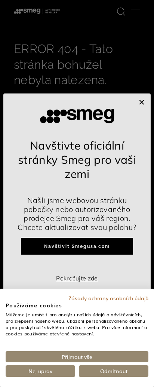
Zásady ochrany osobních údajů (108, 298)
